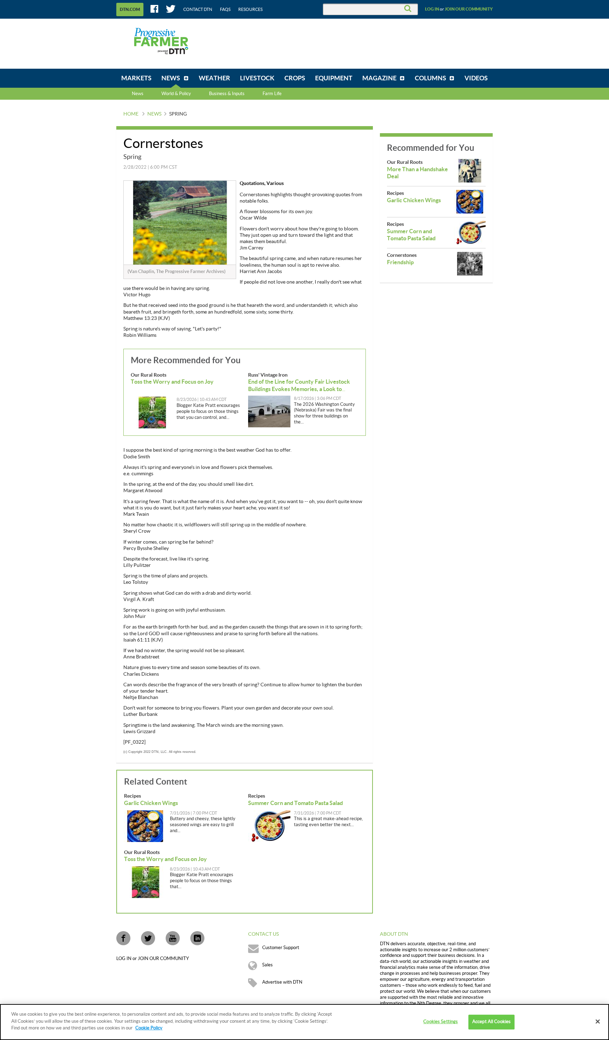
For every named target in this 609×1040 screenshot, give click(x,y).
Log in (432, 9)
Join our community (469, 9)
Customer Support (280, 947)
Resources (250, 9)
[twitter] (148, 938)
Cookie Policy (148, 1028)
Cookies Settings (440, 1021)
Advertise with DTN (282, 982)
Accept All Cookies (491, 1021)
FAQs (225, 9)
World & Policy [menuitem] (176, 93)
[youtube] (173, 938)
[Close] (597, 1021)
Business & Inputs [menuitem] (227, 93)
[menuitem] (136, 78)
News (137, 93)
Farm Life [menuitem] (272, 93)
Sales (267, 964)
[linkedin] (197, 938)
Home (131, 114)
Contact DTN (197, 9)
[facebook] (123, 938)
